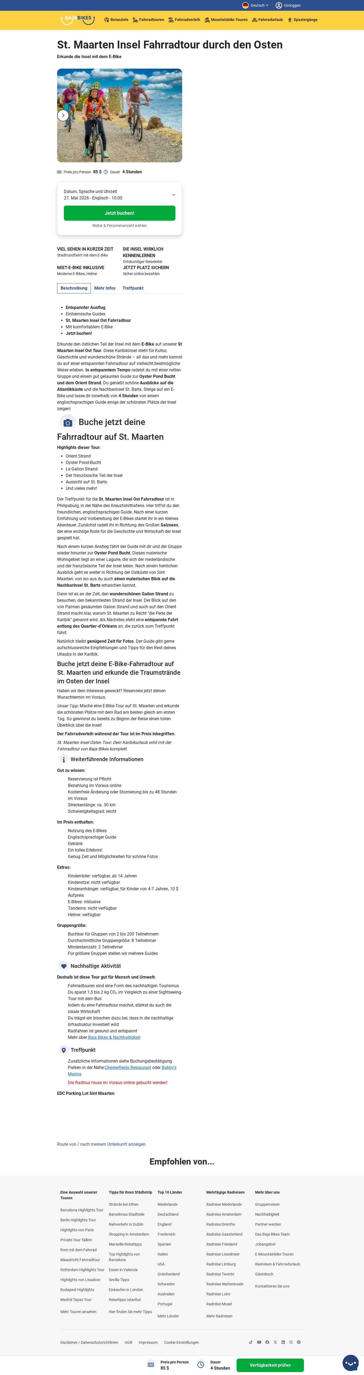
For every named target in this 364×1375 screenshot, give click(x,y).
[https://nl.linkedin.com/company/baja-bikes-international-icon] (283, 1342)
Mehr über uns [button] (267, 1192)
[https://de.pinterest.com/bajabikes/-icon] (299, 1342)
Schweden (166, 1284)
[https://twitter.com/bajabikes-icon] (275, 1342)
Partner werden (268, 1224)
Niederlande (168, 1204)
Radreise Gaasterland (224, 1234)
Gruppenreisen (267, 1204)
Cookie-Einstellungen (181, 1342)
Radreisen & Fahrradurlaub (277, 1264)
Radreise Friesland (221, 1244)
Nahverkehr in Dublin (126, 1224)
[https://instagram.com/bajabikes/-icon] (291, 1342)
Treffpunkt (133, 288)
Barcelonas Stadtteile (126, 1214)
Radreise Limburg (221, 1264)
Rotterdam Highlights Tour (82, 1270)
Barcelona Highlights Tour (81, 1210)
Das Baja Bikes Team (272, 1234)
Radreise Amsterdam (223, 1214)
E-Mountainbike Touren (274, 1254)
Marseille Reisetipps (125, 1244)
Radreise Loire (218, 1294)
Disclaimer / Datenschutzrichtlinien (89, 1342)
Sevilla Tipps (119, 1280)
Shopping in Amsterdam (129, 1234)
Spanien (164, 1244)
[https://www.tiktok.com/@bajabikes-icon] (250, 1342)
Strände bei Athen (123, 1204)
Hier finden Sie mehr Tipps (130, 1312)
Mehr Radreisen (219, 1316)
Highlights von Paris (77, 1230)
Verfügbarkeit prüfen (270, 1365)
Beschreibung (74, 288)
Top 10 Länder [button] (170, 1192)
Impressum (148, 1342)
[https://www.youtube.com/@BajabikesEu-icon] (259, 1342)
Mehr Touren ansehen (78, 1312)
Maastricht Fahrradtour (80, 1260)
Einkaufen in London (126, 1290)
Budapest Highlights (77, 1290)
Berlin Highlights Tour (78, 1220)
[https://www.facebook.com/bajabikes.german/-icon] (267, 1342)
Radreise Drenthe (220, 1224)
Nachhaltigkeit (267, 1214)
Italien (163, 1254)
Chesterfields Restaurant (128, 1067)
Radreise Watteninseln (225, 1284)
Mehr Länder (168, 1316)
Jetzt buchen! (119, 213)
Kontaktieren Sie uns (272, 1286)
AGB (128, 1342)
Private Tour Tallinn (76, 1240)
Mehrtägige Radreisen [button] (225, 1192)
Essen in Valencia (123, 1270)
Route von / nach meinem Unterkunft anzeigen (101, 1144)
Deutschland (168, 1214)
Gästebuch (264, 1274)
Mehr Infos (105, 288)
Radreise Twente (220, 1274)
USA (161, 1264)
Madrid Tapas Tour (76, 1299)
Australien (166, 1294)
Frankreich (166, 1234)
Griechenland (169, 1274)
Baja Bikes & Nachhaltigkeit (114, 1037)
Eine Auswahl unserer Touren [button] (78, 1195)
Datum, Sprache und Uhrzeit (90, 191)
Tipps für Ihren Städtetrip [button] (130, 1192)
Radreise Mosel (219, 1304)
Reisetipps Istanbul (125, 1299)
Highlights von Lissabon (80, 1280)
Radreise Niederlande (224, 1204)
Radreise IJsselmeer (223, 1254)
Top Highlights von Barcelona (124, 1257)
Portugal (165, 1304)
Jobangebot (265, 1244)
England (164, 1224)
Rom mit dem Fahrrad (78, 1250)
